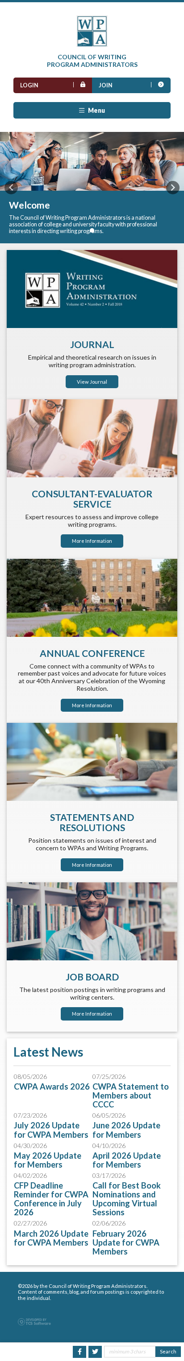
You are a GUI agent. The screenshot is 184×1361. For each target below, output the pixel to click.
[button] (11, 187)
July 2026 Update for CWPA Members (51, 1129)
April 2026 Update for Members (126, 1160)
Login (29, 85)
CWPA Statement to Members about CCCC (130, 1095)
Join (106, 85)
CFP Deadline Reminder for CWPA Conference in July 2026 (51, 1199)
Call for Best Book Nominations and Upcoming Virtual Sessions (126, 1199)
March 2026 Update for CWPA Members (51, 1238)
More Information (92, 541)
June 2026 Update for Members (126, 1129)
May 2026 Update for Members (47, 1160)
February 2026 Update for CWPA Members (125, 1242)
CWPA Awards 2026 (52, 1086)
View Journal (92, 382)
